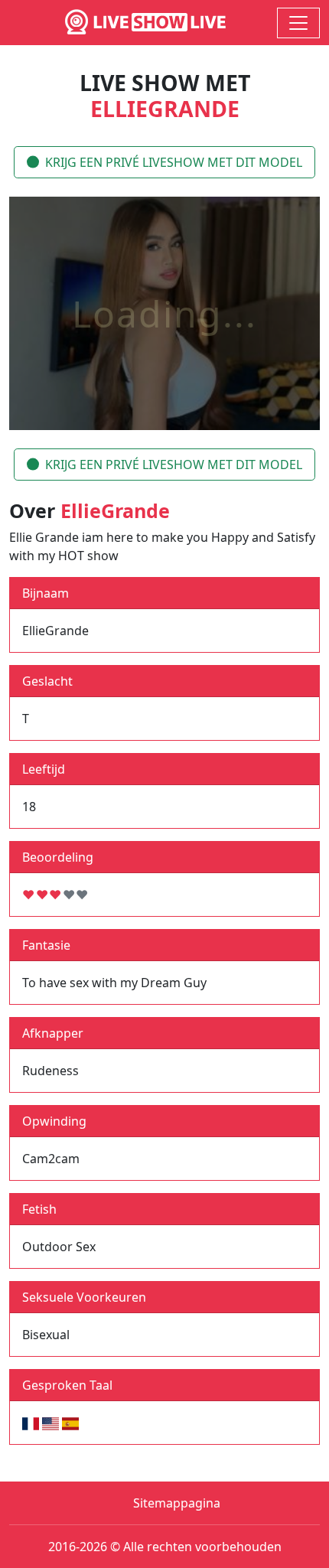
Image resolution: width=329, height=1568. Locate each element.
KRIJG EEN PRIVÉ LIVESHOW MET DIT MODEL (173, 162)
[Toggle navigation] (298, 23)
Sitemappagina (176, 1503)
